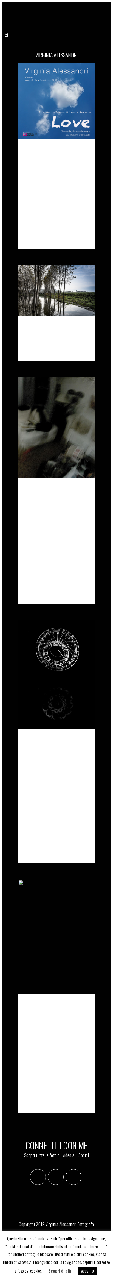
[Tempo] (56, 674)
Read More (47, 235)
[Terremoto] (56, 427)
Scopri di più (60, 1271)
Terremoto (43, 489)
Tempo (35, 741)
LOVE (32, 151)
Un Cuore (40, 1006)
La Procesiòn (46, 328)
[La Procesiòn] (56, 290)
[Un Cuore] (56, 937)
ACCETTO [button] (87, 1271)
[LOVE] (56, 101)
